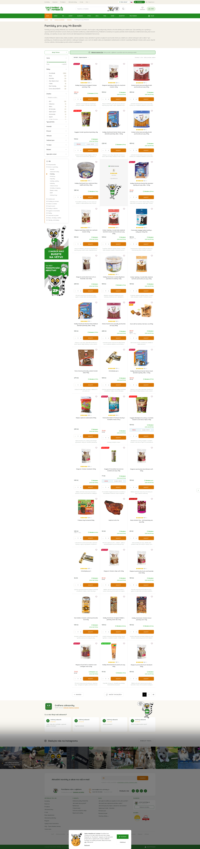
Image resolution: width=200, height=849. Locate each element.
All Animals (57, 109)
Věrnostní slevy (72, 2)
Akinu (57, 106)
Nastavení (87, 845)
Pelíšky (50, 213)
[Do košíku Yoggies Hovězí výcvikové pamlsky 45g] (90, 150)
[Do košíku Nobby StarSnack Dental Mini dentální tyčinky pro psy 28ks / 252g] (146, 197)
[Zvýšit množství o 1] (80, 99)
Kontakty (47, 2)
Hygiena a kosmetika (54, 210)
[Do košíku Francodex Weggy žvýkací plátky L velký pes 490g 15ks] (146, 244)
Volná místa (48, 829)
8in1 (57, 101)
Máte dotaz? (124, 2)
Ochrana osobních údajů (79, 810)
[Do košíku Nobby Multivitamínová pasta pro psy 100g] (118, 679)
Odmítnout (123, 842)
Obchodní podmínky (50, 818)
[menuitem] (48, 16)
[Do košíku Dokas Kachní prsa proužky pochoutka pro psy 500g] (118, 338)
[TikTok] (145, 790)
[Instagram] (137, 790)
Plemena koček (103, 813)
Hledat (123, 9)
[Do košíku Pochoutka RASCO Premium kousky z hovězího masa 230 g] (118, 438)
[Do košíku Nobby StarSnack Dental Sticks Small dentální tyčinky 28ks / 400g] (146, 385)
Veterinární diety (54, 171)
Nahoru (78, 694)
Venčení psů (51, 199)
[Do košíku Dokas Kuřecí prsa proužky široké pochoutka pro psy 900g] (146, 150)
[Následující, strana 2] (149, 695)
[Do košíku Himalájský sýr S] (90, 585)
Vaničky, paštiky (54, 181)
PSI (50, 161)
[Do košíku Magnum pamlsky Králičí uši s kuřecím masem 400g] (90, 244)
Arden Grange (57, 119)
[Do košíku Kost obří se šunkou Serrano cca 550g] (146, 338)
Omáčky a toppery (55, 188)
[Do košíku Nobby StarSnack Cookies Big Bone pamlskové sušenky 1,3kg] (118, 291)
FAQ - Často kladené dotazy (53, 826)
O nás (81, 2)
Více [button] (87, 2)
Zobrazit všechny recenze (71, 707)
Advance (57, 104)
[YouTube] (141, 790)
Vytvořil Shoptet (151, 846)
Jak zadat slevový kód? (79, 803)
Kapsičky (52, 178)
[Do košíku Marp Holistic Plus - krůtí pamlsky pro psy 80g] (146, 538)
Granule (52, 169)
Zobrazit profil (146, 741)
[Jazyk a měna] (131, 2)
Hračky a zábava (53, 208)
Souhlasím (123, 836)
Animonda (57, 114)
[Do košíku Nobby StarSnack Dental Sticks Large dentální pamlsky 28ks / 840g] (118, 150)
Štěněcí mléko (54, 190)
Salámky (52, 183)
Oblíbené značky (60, 834)
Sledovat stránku (144, 807)
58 (153, 694)
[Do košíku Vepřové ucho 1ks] (118, 538)
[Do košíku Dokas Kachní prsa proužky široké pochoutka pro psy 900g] (146, 99)
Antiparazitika (52, 164)
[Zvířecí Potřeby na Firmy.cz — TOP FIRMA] (146, 818)
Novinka (57, 78)
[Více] (151, 16)
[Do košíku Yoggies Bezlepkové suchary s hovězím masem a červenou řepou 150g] (146, 436)
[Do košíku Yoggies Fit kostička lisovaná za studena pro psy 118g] (118, 487)
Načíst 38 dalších (115, 694)
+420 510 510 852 (97, 792)
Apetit (57, 117)
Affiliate (147, 834)
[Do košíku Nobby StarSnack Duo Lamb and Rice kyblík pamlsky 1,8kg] (90, 197)
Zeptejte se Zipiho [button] (78, 792)
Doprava (55, 2)
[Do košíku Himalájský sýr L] (118, 385)
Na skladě (57, 73)
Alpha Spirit (57, 111)
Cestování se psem (53, 215)
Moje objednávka (49, 815)
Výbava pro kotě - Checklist (106, 808)
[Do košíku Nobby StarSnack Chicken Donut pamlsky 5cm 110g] (146, 632)
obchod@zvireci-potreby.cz (100, 789)
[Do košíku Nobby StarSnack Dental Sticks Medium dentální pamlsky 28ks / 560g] (90, 338)
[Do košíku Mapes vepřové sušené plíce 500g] (90, 436)
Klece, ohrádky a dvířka (54, 217)
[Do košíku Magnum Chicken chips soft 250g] (118, 585)
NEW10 (90, 144)
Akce (57, 76)
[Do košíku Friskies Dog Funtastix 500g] (90, 538)
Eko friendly (57, 86)
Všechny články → (104, 816)
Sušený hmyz (53, 195)
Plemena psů (102, 810)
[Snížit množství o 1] (75, 99)
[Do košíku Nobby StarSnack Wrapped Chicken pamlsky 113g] (90, 99)
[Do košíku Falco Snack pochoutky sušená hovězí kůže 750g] (90, 385)
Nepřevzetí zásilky (78, 813)
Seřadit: (80, 57)
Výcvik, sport (51, 206)
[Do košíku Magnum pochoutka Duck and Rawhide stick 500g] (146, 585)
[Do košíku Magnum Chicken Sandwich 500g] (90, 487)
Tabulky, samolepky (53, 220)
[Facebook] (133, 790)
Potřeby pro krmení (53, 201)
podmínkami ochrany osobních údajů (127, 782)
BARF (51, 192)
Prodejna (62, 2)
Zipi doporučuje (57, 81)
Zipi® (52, 834)
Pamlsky (52, 174)
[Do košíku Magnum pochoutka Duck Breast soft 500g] (146, 487)
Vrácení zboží (76, 808)
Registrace (151, 2)
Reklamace (76, 805)
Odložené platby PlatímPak (80, 801)
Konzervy (52, 176)
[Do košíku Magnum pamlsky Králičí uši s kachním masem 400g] (118, 99)
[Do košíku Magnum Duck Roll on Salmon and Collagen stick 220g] (90, 679)
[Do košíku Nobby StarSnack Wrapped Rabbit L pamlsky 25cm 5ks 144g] (118, 632)
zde (85, 842)
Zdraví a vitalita (52, 203)
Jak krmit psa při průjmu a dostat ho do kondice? (113, 805)
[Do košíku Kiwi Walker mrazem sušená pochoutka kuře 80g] (90, 632)
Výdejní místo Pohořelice (52, 823)
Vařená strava (54, 185)
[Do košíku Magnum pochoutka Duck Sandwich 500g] (146, 679)
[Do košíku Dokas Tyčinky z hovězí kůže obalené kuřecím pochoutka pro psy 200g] (146, 291)
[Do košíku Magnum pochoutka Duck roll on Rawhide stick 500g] (90, 291)
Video (57, 83)
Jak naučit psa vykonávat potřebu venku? (110, 803)
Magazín (47, 820)
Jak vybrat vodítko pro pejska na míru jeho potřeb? (113, 801)
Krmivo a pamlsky (53, 167)
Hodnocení (133, 834)
